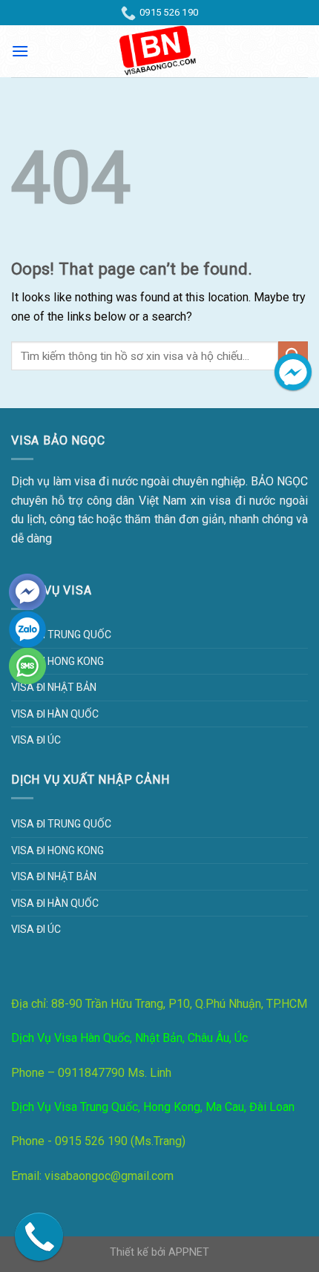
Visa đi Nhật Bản (53, 687)
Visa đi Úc (36, 740)
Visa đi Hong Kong (57, 661)
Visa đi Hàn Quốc (55, 714)
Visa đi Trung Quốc (61, 634)
